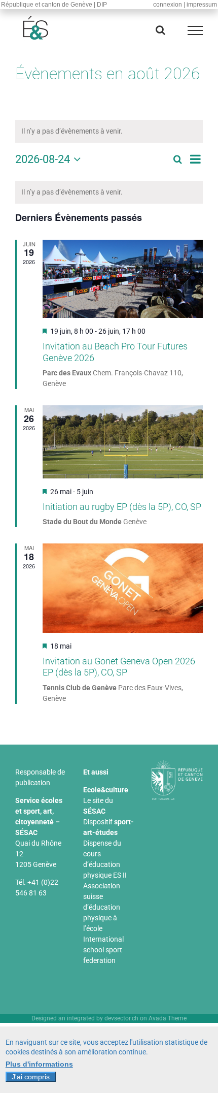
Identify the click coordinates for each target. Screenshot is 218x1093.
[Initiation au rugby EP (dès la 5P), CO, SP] (123, 441)
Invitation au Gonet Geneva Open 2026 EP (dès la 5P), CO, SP (119, 667)
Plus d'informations (39, 1064)
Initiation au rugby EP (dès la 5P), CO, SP (122, 506)
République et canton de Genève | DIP (54, 4)
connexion (167, 4)
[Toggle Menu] (195, 30)
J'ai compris (31, 1077)
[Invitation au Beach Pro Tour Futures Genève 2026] (123, 279)
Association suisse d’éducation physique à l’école (101, 907)
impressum (202, 4)
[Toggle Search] (160, 30)
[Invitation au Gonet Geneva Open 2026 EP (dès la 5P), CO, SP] (123, 588)
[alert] (109, 192)
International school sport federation (103, 950)
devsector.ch (121, 1018)
